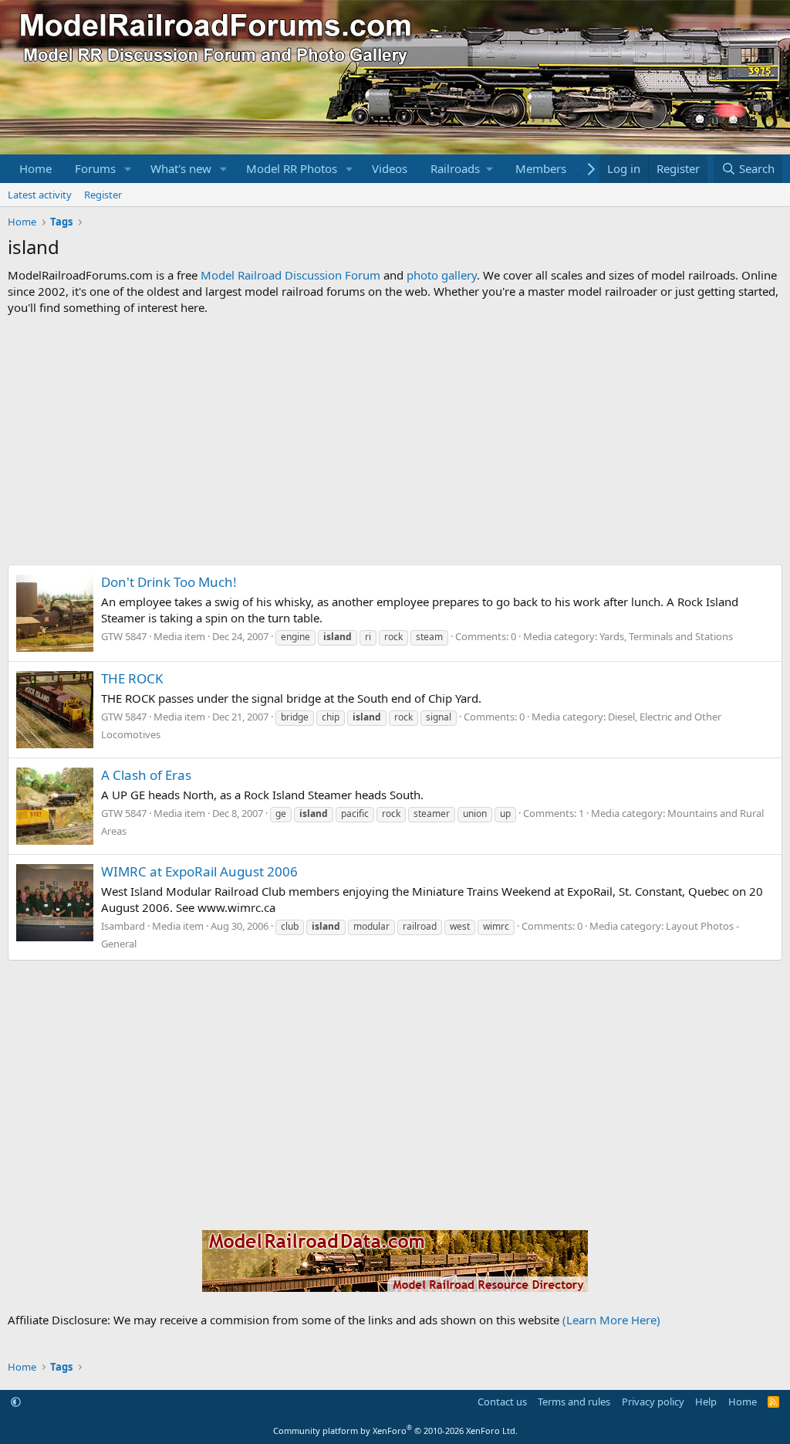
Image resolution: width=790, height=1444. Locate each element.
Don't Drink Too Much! (169, 582)
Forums (95, 168)
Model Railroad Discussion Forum (290, 275)
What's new (180, 168)
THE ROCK (132, 678)
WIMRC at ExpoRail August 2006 (199, 871)
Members (540, 168)
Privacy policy (653, 1401)
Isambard (123, 926)
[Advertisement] (395, 440)
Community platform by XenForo (395, 1430)
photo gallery (442, 275)
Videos (389, 168)
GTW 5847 (124, 636)
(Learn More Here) (611, 1319)
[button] (128, 168)
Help (706, 1401)
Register (103, 195)
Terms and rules (574, 1401)
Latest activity (40, 195)
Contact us (502, 1401)
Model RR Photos (291, 168)
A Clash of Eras (146, 775)
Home (35, 168)
